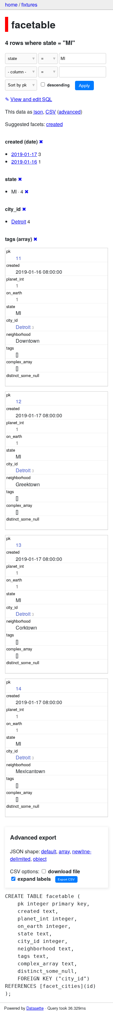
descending (58, 85)
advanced (70, 111)
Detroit (18, 221)
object (39, 858)
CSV (51, 111)
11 (18, 258)
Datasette (35, 1008)
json (38, 111)
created (54, 124)
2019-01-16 (24, 161)
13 (18, 544)
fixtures (29, 4)
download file (63, 871)
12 (18, 401)
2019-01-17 (24, 154)
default (48, 851)
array (64, 851)
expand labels (33, 878)
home (11, 4)
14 (18, 688)
